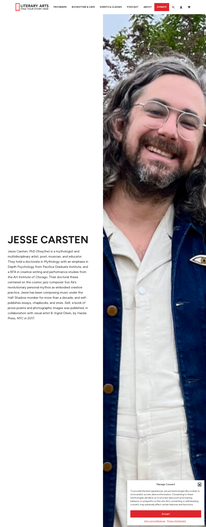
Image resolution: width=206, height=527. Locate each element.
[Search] (173, 7)
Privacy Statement (176, 521)
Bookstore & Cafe (83, 7)
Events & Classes (111, 7)
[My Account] (181, 7)
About (148, 7)
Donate (162, 7)
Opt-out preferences (154, 521)
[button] (199, 484)
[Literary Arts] (32, 7)
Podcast (132, 7)
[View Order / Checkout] (189, 7)
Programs (60, 7)
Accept (166, 514)
